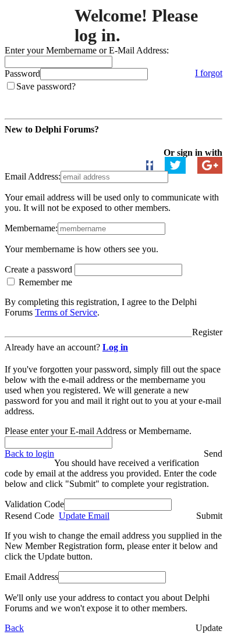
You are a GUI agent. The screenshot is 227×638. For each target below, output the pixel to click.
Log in (115, 347)
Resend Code (29, 516)
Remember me (44, 282)
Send (213, 453)
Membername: (31, 228)
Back (14, 628)
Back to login (29, 453)
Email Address (31, 577)
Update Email (84, 516)
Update (209, 628)
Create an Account (42, 142)
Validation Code (34, 504)
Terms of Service (66, 312)
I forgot (208, 73)
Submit (209, 516)
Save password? (46, 86)
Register (207, 332)
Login (211, 97)
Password (22, 73)
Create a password (40, 269)
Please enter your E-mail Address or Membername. (98, 431)
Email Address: (33, 176)
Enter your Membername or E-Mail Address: (87, 50)
